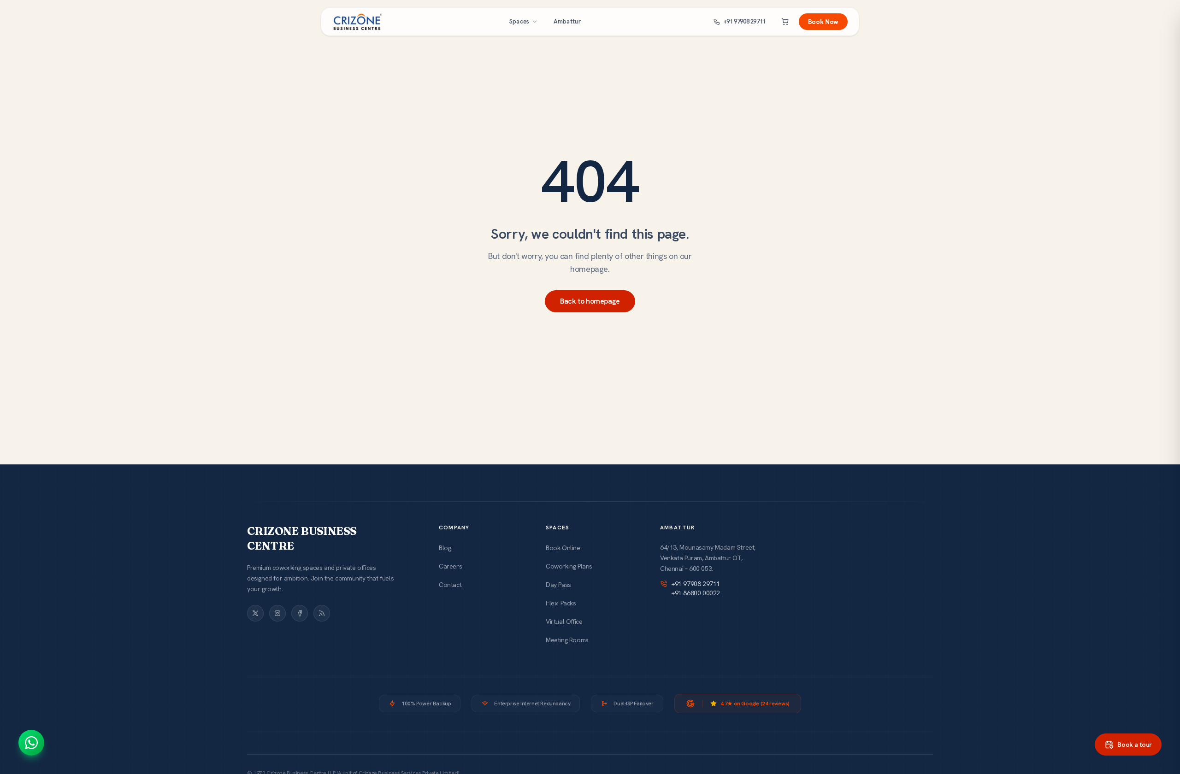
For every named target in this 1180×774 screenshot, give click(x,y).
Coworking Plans (569, 566)
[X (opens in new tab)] (255, 613)
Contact (450, 584)
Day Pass (558, 584)
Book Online (563, 548)
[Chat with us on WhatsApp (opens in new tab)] (31, 743)
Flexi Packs (561, 603)
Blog (445, 548)
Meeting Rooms (567, 640)
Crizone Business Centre (301, 538)
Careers (450, 566)
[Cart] (785, 21)
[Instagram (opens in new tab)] (277, 613)
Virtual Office (564, 621)
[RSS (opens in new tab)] (321, 613)
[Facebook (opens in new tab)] (299, 613)
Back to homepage (590, 301)
